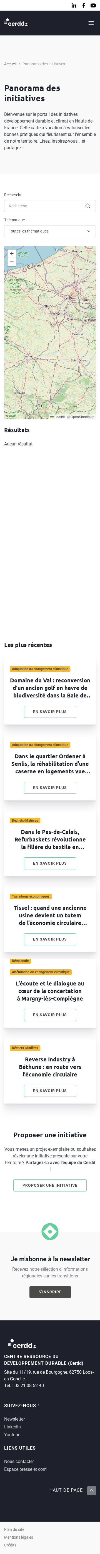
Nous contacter (19, 1461)
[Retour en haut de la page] (91, 1490)
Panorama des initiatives (43, 64)
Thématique (14, 220)
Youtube (12, 1434)
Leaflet (59, 416)
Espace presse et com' (25, 1469)
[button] (12, 254)
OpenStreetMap (82, 416)
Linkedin (12, 1427)
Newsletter (14, 1419)
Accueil (10, 64)
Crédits (10, 1545)
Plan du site (14, 1529)
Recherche (13, 195)
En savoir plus (54, 713)
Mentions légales (18, 1537)
